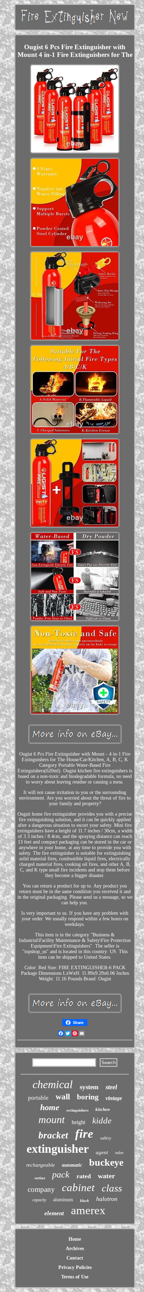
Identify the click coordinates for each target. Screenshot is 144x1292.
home (49, 1107)
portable (38, 1097)
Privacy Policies (75, 1267)
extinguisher (58, 1148)
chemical (53, 1084)
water (106, 1176)
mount (51, 1119)
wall (63, 1096)
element (54, 1213)
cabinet (78, 1187)
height (78, 1122)
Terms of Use (74, 1276)
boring (88, 1096)
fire (84, 1134)
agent (102, 1152)
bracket (53, 1135)
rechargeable (40, 1165)
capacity (39, 1199)
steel (111, 1087)
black (84, 1200)
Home (75, 1239)
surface (40, 1178)
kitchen (102, 1109)
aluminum (63, 1199)
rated (84, 1176)
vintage (114, 1098)
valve (119, 1152)
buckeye (106, 1162)
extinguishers (77, 1110)
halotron (106, 1198)
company (41, 1189)
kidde (101, 1120)
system (89, 1087)
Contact (74, 1258)
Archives (75, 1248)
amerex (88, 1210)
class (112, 1188)
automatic (72, 1165)
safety (105, 1138)
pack (61, 1175)
